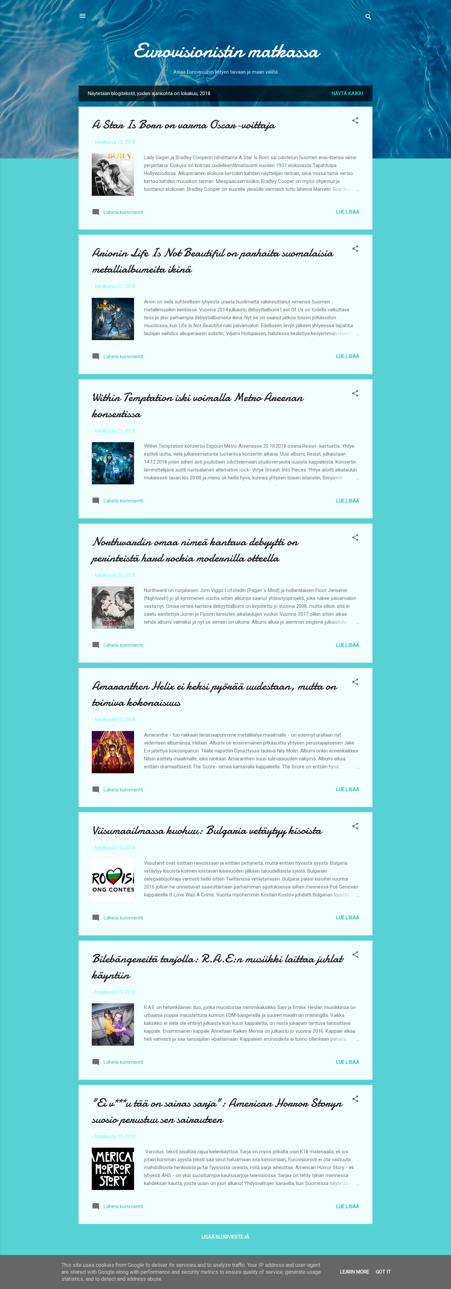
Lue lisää (347, 212)
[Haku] (368, 18)
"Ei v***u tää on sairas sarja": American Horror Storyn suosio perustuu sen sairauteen (217, 1111)
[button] (355, 122)
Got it (383, 1272)
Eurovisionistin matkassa (225, 50)
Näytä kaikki (347, 93)
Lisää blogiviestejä (225, 1236)
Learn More (354, 1272)
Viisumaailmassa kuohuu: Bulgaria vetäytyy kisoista (206, 830)
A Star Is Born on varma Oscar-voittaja (183, 125)
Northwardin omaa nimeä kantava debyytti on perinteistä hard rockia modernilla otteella (195, 550)
